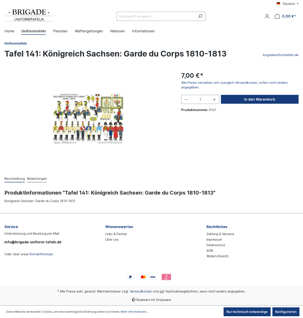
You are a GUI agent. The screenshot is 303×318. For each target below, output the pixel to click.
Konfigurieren (286, 312)
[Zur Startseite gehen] (32, 15)
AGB (210, 250)
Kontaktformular (41, 254)
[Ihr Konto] (267, 16)
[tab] (14, 178)
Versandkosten (141, 291)
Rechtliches (217, 226)
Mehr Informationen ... (135, 311)
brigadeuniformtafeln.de (281, 55)
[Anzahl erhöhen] (214, 99)
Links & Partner (116, 234)
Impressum (214, 239)
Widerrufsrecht (217, 256)
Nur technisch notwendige (247, 312)
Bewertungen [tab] (37, 178)
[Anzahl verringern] (186, 99)
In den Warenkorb (259, 99)
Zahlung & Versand (220, 234)
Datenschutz (216, 245)
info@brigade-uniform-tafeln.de (32, 242)
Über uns (112, 239)
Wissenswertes (119, 226)
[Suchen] (200, 16)
